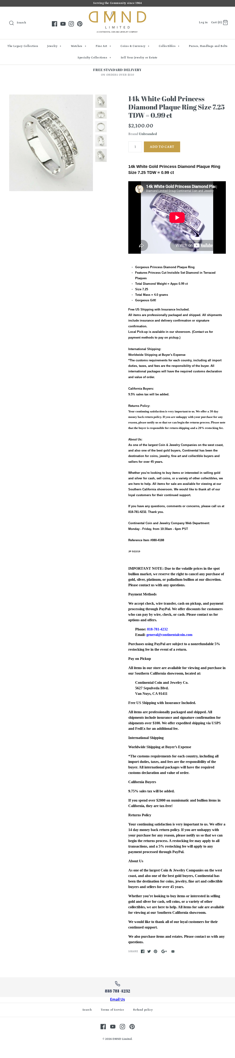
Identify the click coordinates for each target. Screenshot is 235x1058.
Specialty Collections (94, 57)
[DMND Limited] (117, 14)
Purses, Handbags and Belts (208, 46)
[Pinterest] (79, 23)
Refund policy (143, 1009)
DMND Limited (122, 1039)
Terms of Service (112, 1009)
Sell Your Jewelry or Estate (139, 57)
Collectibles (169, 46)
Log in (203, 22)
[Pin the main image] (155, 951)
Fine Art (103, 46)
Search (87, 1009)
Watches (79, 46)
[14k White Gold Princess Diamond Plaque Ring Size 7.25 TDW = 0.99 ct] (51, 143)
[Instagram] (71, 23)
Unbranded (148, 134)
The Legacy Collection (22, 46)
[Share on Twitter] (149, 951)
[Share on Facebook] (142, 951)
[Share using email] (173, 951)
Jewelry (54, 46)
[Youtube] (63, 23)
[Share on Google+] (164, 951)
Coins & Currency (134, 46)
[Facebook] (54, 23)
